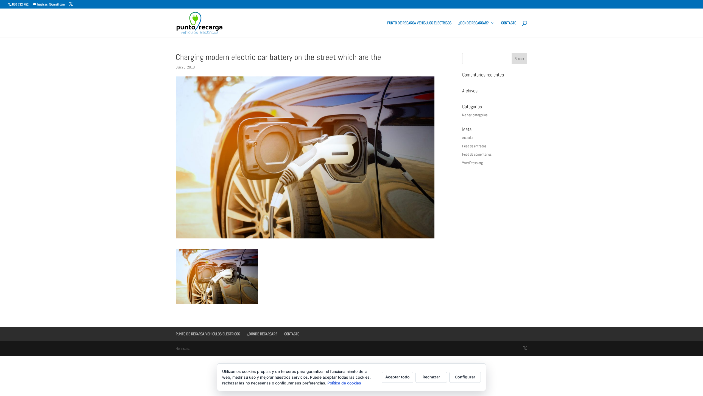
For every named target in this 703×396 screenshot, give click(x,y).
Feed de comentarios (477, 154)
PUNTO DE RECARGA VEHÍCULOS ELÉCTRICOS (419, 23)
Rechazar (431, 377)
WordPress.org (472, 162)
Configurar (465, 377)
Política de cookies (344, 383)
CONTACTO (508, 23)
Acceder (467, 137)
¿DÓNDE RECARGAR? (473, 23)
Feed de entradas (474, 146)
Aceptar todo (397, 377)
